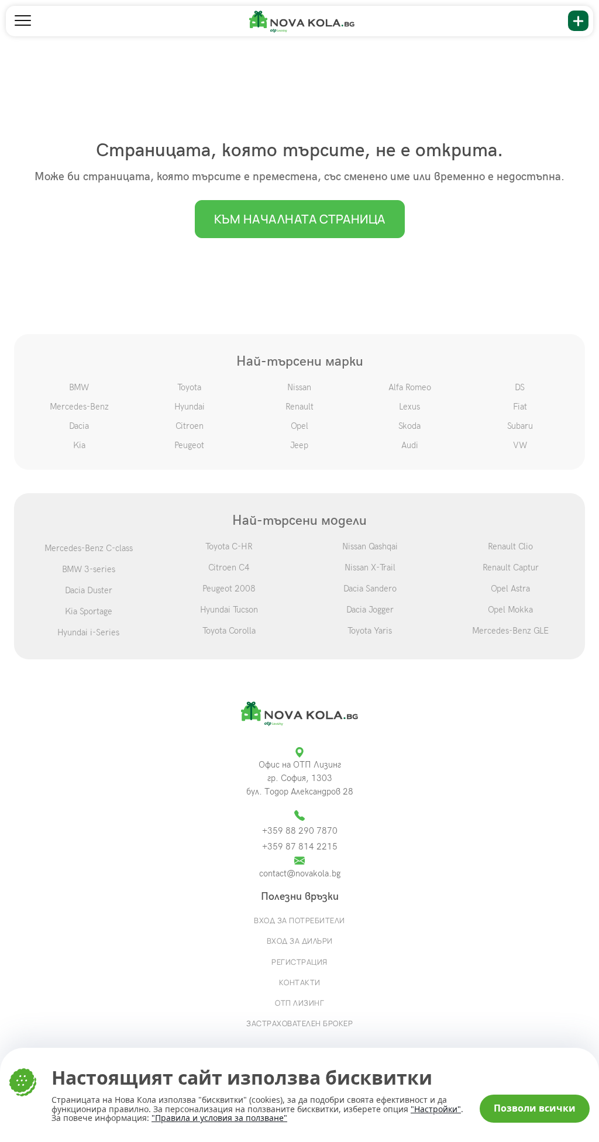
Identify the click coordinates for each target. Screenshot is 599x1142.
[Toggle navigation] (23, 21)
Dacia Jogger (370, 609)
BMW (79, 387)
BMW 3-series (88, 569)
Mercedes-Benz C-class (88, 548)
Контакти (300, 982)
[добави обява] (578, 21)
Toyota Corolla (229, 630)
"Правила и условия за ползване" (219, 1117)
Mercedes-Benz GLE (510, 630)
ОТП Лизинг (299, 1002)
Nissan (299, 387)
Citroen (189, 426)
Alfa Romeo (409, 387)
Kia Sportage (88, 611)
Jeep (299, 445)
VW (520, 445)
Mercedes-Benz (79, 406)
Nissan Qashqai (370, 546)
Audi (409, 445)
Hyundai (189, 406)
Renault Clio (510, 546)
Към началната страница (299, 219)
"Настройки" (436, 1109)
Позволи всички (535, 1108)
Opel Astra (510, 588)
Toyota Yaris (369, 630)
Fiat (520, 406)
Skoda (409, 426)
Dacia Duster (88, 590)
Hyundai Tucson (229, 609)
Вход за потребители (299, 920)
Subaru (520, 426)
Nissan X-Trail (370, 567)
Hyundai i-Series (88, 632)
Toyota (189, 387)
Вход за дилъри (300, 940)
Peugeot (189, 445)
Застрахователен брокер (299, 1023)
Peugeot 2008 (229, 588)
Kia (79, 445)
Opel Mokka (510, 609)
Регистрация (299, 962)
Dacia (79, 426)
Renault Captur (511, 567)
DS (520, 387)
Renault (299, 406)
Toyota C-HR (229, 546)
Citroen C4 (229, 567)
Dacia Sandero (370, 588)
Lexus (409, 406)
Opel (299, 426)
